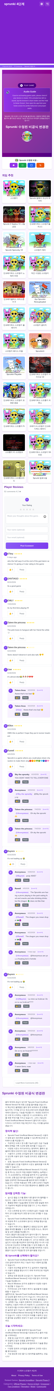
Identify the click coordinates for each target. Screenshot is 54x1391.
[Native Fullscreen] (22, 165)
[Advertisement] (27, 36)
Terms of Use (37, 1375)
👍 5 (17, 782)
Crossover (45, 1384)
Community (41, 1386)
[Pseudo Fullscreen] (31, 165)
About (13, 1375)
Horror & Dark (33, 1384)
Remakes (25, 1386)
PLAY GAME (29, 85)
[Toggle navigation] (47, 4)
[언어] (41, 4)
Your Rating (27, 505)
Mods (33, 1386)
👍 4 (17, 714)
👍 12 (18, 880)
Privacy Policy (24, 1375)
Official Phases (20, 1384)
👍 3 (17, 820)
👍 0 (17, 944)
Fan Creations (14, 1386)
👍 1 (17, 905)
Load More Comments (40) (27, 1083)
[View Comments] (14, 165)
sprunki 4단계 (14, 4)
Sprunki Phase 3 (42, 1380)
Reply (22, 570)
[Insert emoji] (44, 516)
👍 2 (17, 698)
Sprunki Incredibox (26, 1380)
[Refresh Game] (40, 165)
